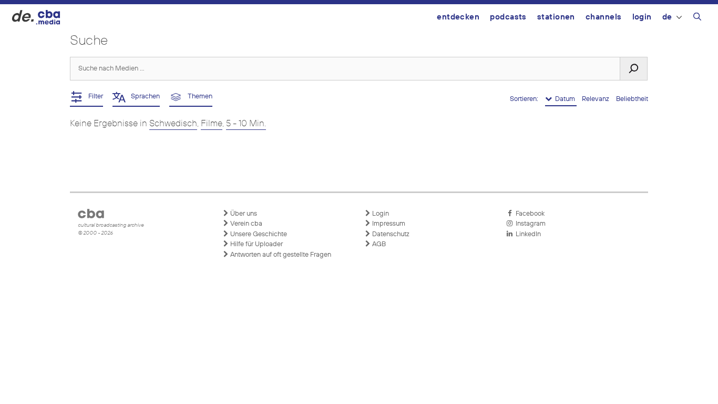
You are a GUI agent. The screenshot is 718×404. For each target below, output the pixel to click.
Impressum (388, 223)
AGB (378, 244)
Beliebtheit (632, 99)
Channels (604, 17)
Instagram (529, 223)
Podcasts (508, 17)
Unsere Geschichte (258, 234)
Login (642, 17)
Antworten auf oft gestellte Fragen (280, 254)
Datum (564, 99)
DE (667, 17)
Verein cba (245, 223)
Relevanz (596, 99)
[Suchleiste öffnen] (697, 18)
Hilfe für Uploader (256, 244)
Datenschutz (390, 234)
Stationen (556, 17)
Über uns (243, 213)
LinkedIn (526, 234)
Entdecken (458, 17)
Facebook (528, 213)
